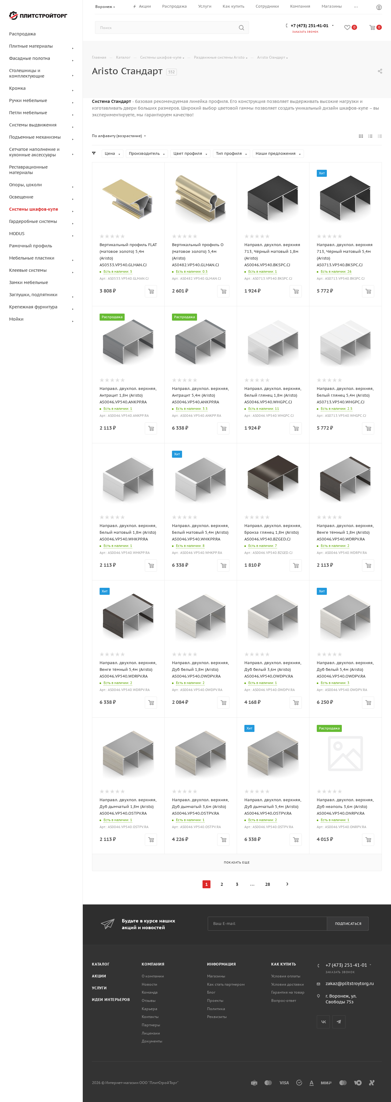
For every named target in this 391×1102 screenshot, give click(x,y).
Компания (153, 964)
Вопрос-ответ (283, 1000)
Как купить (283, 964)
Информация (221, 964)
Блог (211, 992)
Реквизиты (217, 1016)
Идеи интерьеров (111, 999)
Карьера (149, 1008)
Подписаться (348, 924)
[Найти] (241, 27)
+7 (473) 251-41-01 (309, 25)
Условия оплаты (285, 976)
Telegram (338, 1021)
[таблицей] (380, 135)
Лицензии (151, 1033)
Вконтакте (323, 1021)
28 (267, 884)
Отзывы (148, 1000)
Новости (149, 984)
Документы (152, 1041)
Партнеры (151, 1025)
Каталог (101, 964)
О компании (153, 976)
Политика (216, 1008)
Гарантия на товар (288, 992)
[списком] (370, 135)
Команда (150, 992)
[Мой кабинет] (379, 8)
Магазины (216, 976)
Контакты (150, 1016)
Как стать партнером (226, 984)
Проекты (215, 1000)
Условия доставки (287, 984)
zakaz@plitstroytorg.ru (350, 983)
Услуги (99, 988)
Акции (99, 976)
